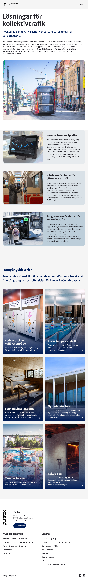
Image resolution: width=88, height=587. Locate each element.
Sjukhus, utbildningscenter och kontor (19, 542)
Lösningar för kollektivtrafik (53, 564)
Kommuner (7, 549)
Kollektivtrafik (8, 553)
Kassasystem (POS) (50, 546)
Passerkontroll (48, 549)
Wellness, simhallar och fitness (15, 538)
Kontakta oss (20, 526)
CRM (43, 561)
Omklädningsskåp (49, 538)
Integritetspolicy (9, 575)
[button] (82, 4)
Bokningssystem (48, 557)
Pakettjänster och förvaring (14, 546)
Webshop (45, 553)
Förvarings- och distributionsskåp (56, 542)
